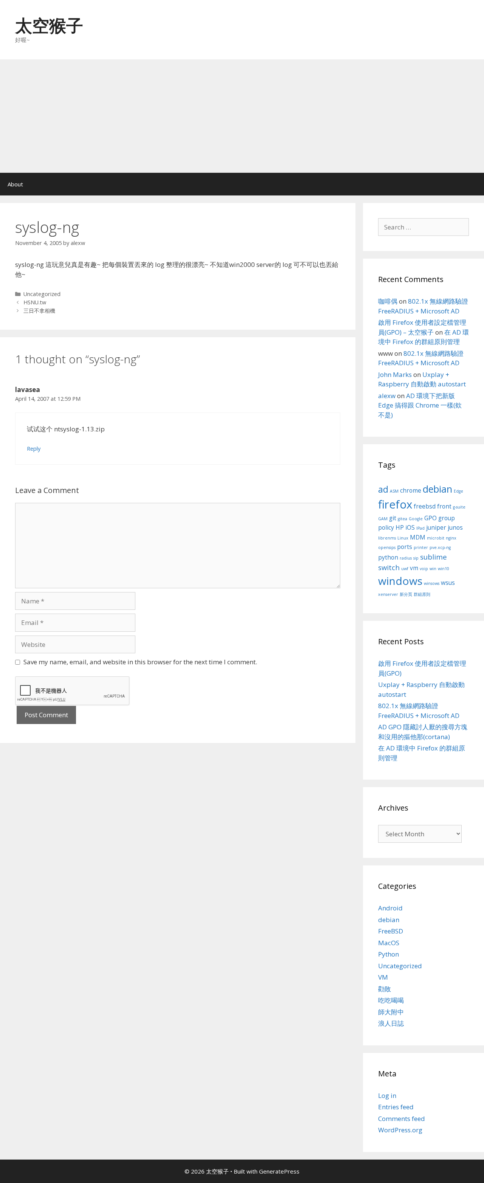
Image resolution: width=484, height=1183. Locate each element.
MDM (417, 537)
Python (388, 954)
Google (416, 518)
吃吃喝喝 (391, 1000)
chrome (410, 490)
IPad (420, 528)
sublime (433, 556)
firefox (395, 504)
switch (389, 567)
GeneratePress (279, 1171)
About (15, 184)
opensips (387, 547)
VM (383, 977)
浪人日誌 (391, 1023)
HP (400, 527)
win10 (443, 568)
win (433, 568)
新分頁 (406, 594)
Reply (33, 448)
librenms (387, 538)
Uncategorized (41, 294)
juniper (436, 527)
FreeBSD (390, 931)
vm (414, 568)
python (388, 557)
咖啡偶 (387, 301)
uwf (404, 568)
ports (404, 547)
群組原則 (422, 594)
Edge (458, 491)
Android (390, 908)
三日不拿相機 (39, 310)
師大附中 (391, 1012)
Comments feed (401, 1118)
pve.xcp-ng (440, 547)
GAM (383, 518)
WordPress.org (400, 1130)
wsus (448, 582)
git (392, 518)
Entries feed (396, 1106)
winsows (431, 583)
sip (416, 558)
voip (424, 568)
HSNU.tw (34, 302)
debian (437, 488)
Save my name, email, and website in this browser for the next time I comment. (140, 661)
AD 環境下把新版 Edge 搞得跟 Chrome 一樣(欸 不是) (420, 405)
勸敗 (384, 989)
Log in (387, 1095)
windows (400, 581)
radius (406, 558)
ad (383, 489)
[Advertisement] (242, 116)
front (444, 506)
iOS (410, 527)
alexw (387, 395)
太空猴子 (49, 25)
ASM (394, 491)
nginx (451, 538)
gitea (402, 518)
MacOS (388, 942)
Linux (402, 538)
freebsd (425, 506)
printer (421, 547)
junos (455, 527)
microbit (435, 538)
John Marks (395, 374)
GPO (430, 518)
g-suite (459, 507)
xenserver (388, 594)
